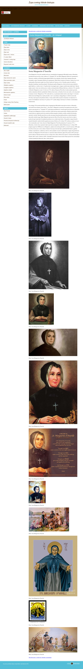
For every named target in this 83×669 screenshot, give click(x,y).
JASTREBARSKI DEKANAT (18, 25)
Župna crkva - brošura (9, 54)
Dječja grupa (7, 104)
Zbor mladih (6, 70)
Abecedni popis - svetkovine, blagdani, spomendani (40, 31)
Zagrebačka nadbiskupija (9, 115)
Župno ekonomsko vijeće (10, 78)
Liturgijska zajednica (8, 87)
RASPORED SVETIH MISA (46, 25)
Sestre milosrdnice (8, 61)
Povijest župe (7, 45)
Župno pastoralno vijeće (9, 80)
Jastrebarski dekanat (9, 38)
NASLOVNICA (5, 25)
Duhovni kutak (7, 94)
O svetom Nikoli (7, 57)
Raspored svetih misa (9, 64)
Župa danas (6, 47)
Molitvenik (6, 125)
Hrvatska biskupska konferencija (11, 120)
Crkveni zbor (7, 73)
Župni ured (6, 52)
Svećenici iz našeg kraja (9, 59)
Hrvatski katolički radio (9, 123)
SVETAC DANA (59, 25)
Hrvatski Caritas (7, 118)
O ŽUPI (28, 25)
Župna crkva (7, 49)
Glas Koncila (7, 110)
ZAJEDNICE (35, 25)
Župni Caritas (7, 82)
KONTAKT (67, 25)
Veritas (5, 113)
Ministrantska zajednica (9, 92)
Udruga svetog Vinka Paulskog (11, 102)
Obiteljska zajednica (8, 85)
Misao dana (6, 97)
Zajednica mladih (8, 90)
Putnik (5, 99)
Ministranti (6, 75)
